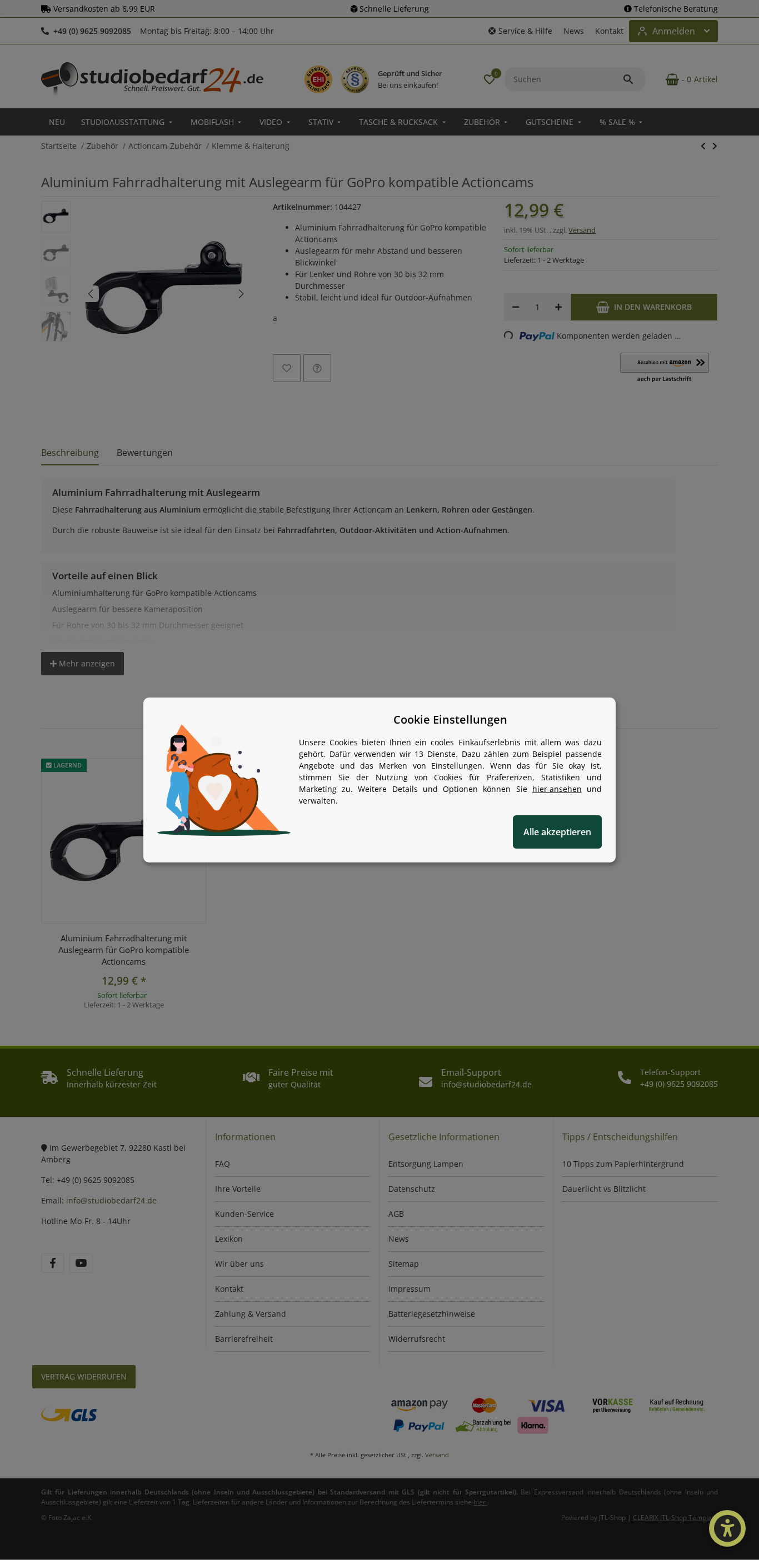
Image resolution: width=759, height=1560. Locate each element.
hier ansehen (557, 789)
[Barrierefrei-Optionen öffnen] (727, 1528)
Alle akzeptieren (557, 832)
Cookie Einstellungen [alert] (450, 719)
